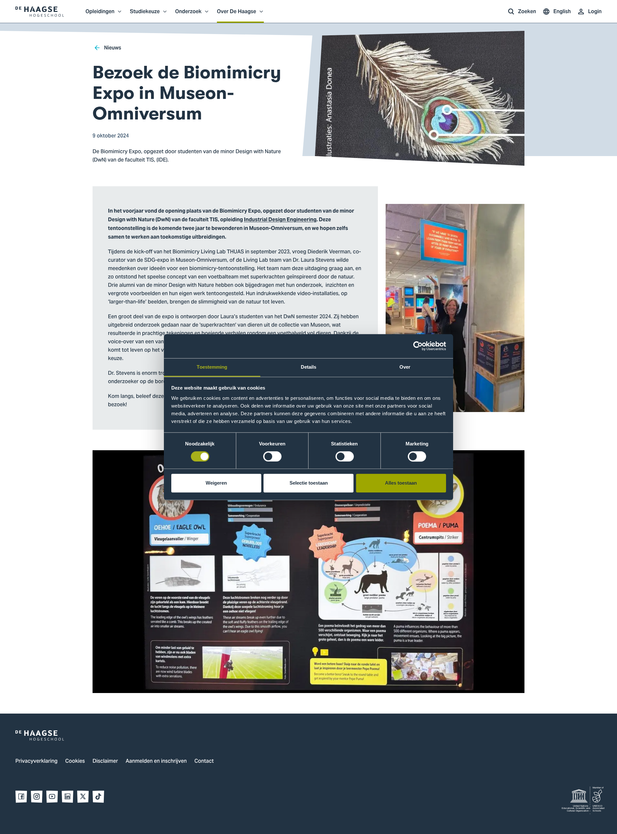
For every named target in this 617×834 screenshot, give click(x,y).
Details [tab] (309, 367)
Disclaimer (105, 761)
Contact (204, 761)
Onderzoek (188, 15)
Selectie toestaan (309, 483)
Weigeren (216, 483)
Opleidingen (99, 15)
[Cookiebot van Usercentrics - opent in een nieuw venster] (418, 346)
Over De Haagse (236, 15)
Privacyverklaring (36, 761)
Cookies (75, 761)
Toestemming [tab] (212, 367)
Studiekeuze (145, 15)
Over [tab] (404, 367)
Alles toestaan (401, 483)
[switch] (272, 456)
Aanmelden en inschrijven (156, 761)
